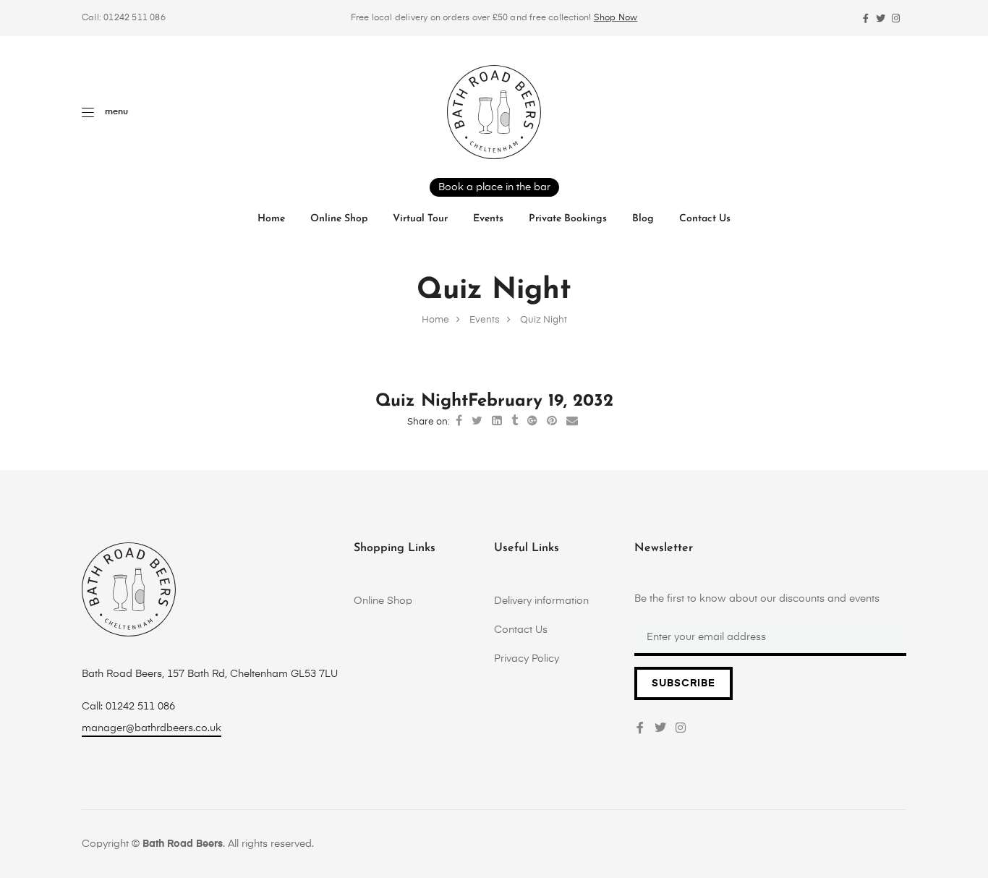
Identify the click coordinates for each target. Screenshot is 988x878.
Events (488, 218)
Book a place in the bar (494, 187)
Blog (643, 218)
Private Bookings (568, 218)
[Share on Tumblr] (514, 422)
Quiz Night (421, 401)
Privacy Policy (526, 659)
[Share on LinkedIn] (497, 422)
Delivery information (541, 601)
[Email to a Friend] (572, 422)
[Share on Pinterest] (552, 422)
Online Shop (338, 218)
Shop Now (616, 18)
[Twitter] (880, 18)
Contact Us (705, 218)
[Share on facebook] (459, 422)
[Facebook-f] (865, 18)
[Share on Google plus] (532, 422)
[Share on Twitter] (477, 422)
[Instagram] (895, 18)
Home (271, 218)
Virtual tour (420, 218)
